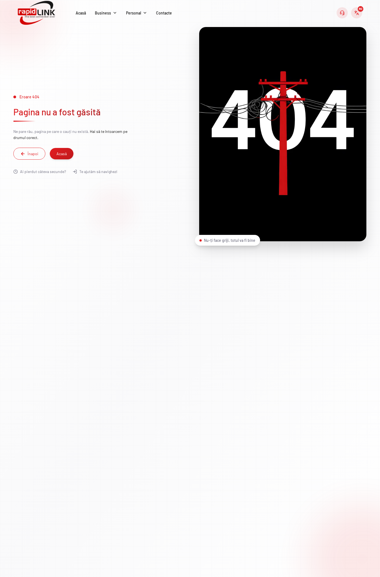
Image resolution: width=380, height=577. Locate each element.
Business (103, 13)
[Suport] (342, 12)
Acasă (81, 13)
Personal (133, 13)
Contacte (164, 13)
